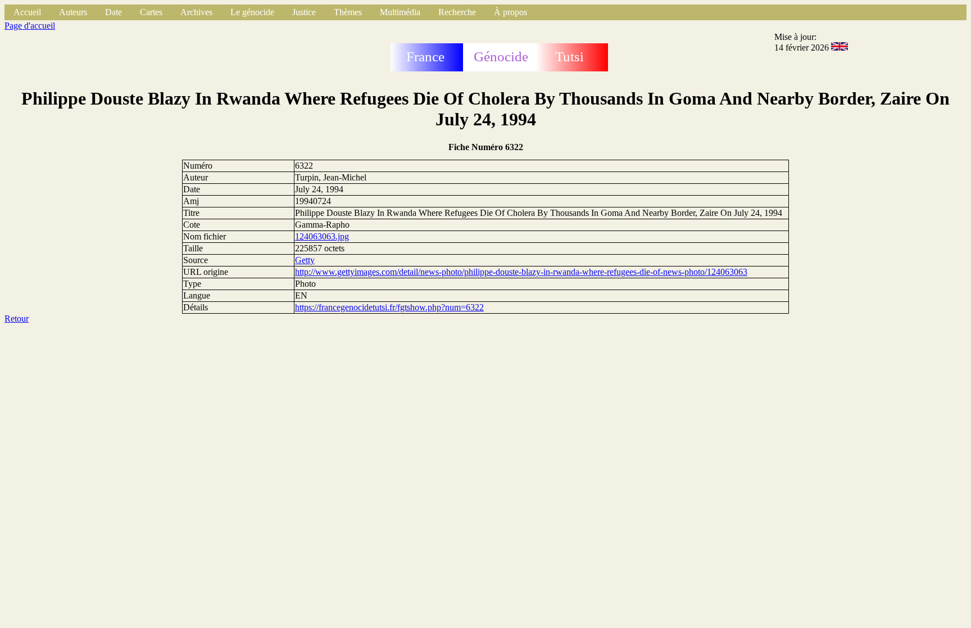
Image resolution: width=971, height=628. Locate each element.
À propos (510, 12)
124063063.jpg (322, 236)
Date (113, 12)
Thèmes (348, 12)
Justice (304, 12)
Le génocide (252, 12)
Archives (196, 12)
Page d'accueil (29, 25)
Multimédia (400, 12)
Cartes (151, 12)
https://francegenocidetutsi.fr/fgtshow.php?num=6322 (389, 307)
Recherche (457, 12)
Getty (305, 260)
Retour (16, 318)
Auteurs (73, 12)
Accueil (27, 12)
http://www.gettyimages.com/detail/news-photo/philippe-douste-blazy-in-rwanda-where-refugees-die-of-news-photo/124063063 (521, 272)
